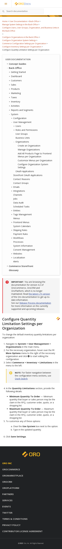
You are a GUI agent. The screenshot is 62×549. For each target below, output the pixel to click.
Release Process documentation (35, 302)
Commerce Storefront (21, 266)
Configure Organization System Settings (19, 40)
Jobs (15, 198)
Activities (15, 105)
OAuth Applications (24, 171)
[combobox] (21, 11)
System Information (23, 245)
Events (6, 506)
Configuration (19, 118)
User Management (22, 122)
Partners (8, 494)
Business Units (22, 137)
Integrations (19, 190)
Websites (17, 253)
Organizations (22, 141)
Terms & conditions (15, 518)
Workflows (18, 237)
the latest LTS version (39, 293)
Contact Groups (21, 183)
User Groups (21, 133)
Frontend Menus (21, 222)
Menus (16, 218)
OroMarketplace (12, 475)
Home (5, 21)
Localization (19, 257)
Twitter (7, 512)
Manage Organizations (29, 149)
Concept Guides (17, 63)
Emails (16, 187)
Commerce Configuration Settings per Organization (24, 43)
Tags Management (22, 214)
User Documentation (18, 21)
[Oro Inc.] (19, 3)
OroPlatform (10, 487)
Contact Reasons (21, 179)
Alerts (16, 261)
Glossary (14, 270)
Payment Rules (20, 234)
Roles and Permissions (26, 130)
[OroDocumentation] (27, 4)
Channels (17, 194)
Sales (13, 84)
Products (15, 88)
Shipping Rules (20, 230)
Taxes (14, 97)
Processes (18, 241)
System (14, 114)
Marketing (16, 93)
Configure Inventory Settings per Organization (21, 46)
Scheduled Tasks (21, 206)
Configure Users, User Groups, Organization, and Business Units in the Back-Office (30, 29)
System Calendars (22, 226)
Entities (16, 210)
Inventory (15, 101)
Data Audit (18, 202)
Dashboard (16, 76)
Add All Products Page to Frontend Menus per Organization (34, 155)
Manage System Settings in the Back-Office (20, 24)
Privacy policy (11, 525)
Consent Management (24, 249)
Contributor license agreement (22, 531)
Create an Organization (29, 145)
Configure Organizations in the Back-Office (20, 37)
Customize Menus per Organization (35, 160)
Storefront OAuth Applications (27, 175)
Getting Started (18, 72)
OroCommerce (11, 469)
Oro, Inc (26, 543)
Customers (16, 80)
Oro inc (7, 463)
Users (18, 126)
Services (7, 500)
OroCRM (7, 481)
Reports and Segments (22, 110)
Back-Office (34, 21)
